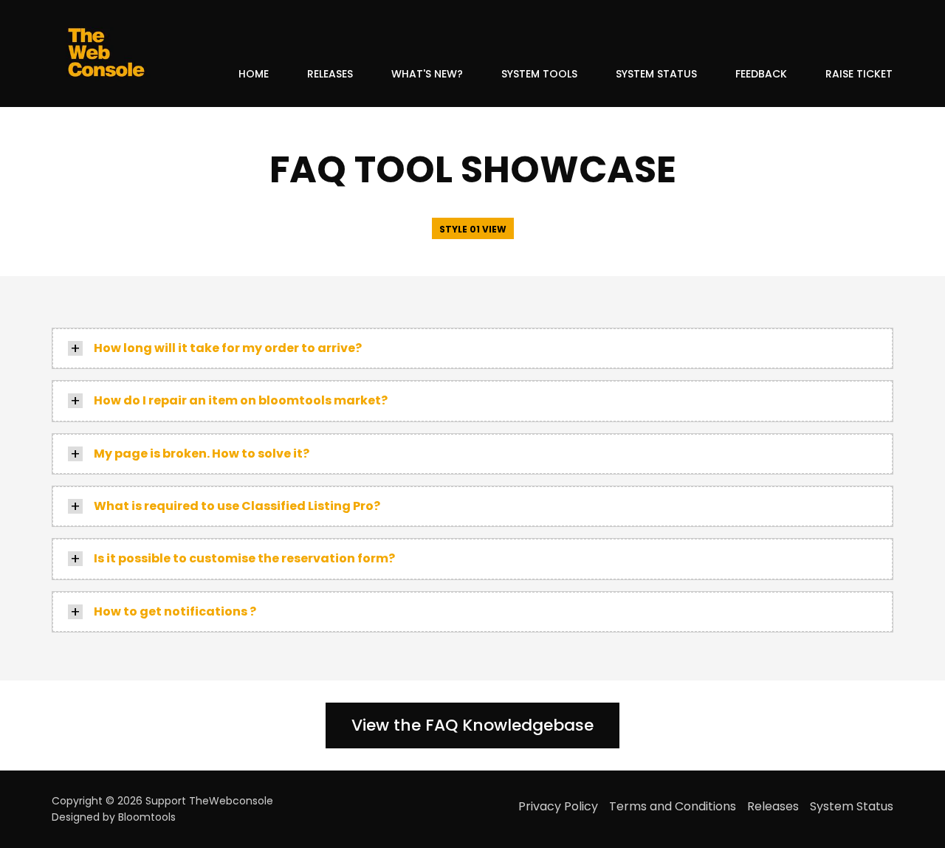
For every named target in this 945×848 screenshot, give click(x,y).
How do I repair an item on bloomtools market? (241, 400)
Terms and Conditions (672, 806)
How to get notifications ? (175, 611)
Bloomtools (147, 817)
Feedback (761, 73)
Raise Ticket (859, 73)
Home (253, 73)
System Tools (539, 73)
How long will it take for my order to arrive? (228, 347)
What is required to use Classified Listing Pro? (237, 505)
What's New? (427, 73)
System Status (656, 73)
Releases (330, 73)
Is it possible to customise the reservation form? (244, 558)
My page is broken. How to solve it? (201, 453)
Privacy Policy (558, 806)
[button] (473, 228)
